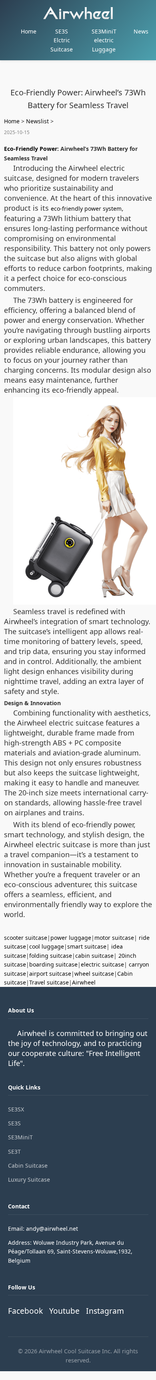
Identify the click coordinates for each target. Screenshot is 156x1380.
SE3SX (16, 1109)
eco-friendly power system (86, 208)
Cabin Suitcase (28, 1165)
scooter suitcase (25, 937)
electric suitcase (102, 964)
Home (28, 31)
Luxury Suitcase (29, 1179)
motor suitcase (114, 937)
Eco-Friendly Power (30, 148)
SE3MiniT (20, 1137)
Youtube (64, 1310)
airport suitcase (50, 973)
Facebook (25, 1310)
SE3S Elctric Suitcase (61, 40)
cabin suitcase (94, 955)
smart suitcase (86, 946)
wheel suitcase (94, 973)
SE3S (14, 1123)
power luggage (70, 937)
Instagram (105, 1310)
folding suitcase (50, 955)
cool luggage (46, 946)
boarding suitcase (53, 964)
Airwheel (84, 982)
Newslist (37, 121)
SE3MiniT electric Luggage (104, 40)
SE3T (14, 1151)
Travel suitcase (49, 982)
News (141, 31)
